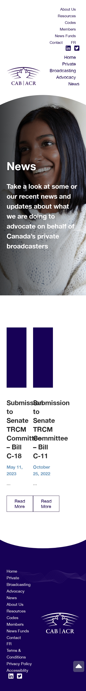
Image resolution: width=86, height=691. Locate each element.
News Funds (65, 36)
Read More (20, 504)
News (73, 83)
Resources (67, 16)
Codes (70, 22)
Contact (56, 42)
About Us (68, 9)
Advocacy (66, 77)
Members (68, 29)
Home (70, 57)
